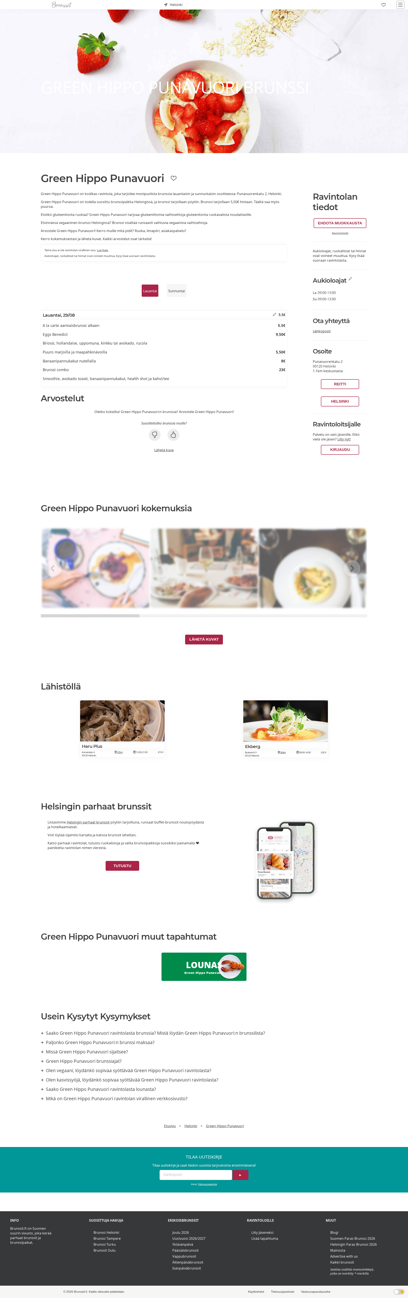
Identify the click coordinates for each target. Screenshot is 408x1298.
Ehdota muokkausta (340, 223)
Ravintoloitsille (340, 233)
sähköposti (322, 331)
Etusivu (170, 1126)
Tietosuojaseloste (207, 1184)
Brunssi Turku (105, 1244)
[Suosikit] (383, 5)
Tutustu (122, 866)
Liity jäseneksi (262, 1232)
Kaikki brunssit (342, 1262)
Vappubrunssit (184, 1256)
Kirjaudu (340, 449)
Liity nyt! (344, 439)
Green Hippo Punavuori (225, 1126)
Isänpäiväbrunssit (186, 1268)
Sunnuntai (176, 291)
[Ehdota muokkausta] (274, 314)
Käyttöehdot (256, 1291)
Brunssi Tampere (107, 1238)
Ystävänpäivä (182, 1244)
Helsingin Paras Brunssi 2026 (353, 1244)
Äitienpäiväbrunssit (187, 1262)
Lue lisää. (102, 250)
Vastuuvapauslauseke (315, 1291)
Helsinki (340, 401)
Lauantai (150, 291)
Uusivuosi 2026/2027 (188, 1238)
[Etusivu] (61, 4)
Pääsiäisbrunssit (185, 1250)
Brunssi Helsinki (106, 1232)
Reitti (340, 384)
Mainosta (337, 1250)
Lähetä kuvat (204, 639)
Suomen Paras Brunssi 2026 (352, 1238)
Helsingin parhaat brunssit (88, 822)
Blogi (334, 1232)
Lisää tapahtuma (264, 1238)
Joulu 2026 (180, 1232)
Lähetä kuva (164, 450)
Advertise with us (344, 1256)
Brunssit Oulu (105, 1250)
